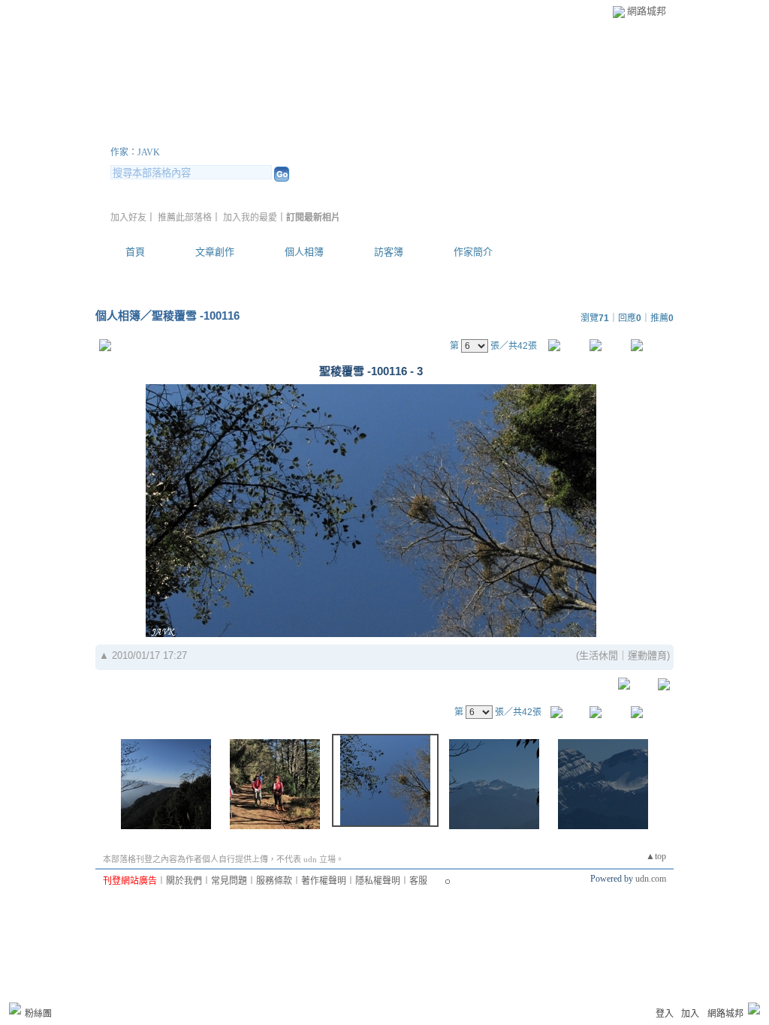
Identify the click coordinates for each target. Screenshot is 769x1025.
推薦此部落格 (185, 217)
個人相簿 (304, 251)
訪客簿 (388, 251)
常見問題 (229, 881)
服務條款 (274, 881)
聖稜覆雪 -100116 (196, 315)
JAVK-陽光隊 (177, 134)
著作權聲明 (323, 881)
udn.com (650, 878)
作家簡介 (473, 251)
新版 (300, 134)
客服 (418, 881)
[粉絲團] (15, 1008)
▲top (656, 856)
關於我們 (184, 881)
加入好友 (128, 217)
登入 (665, 1013)
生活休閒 (598, 655)
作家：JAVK (135, 152)
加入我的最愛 (250, 217)
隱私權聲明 (377, 881)
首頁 (135, 251)
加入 (690, 1013)
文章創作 (214, 251)
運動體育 (647, 655)
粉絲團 (38, 1013)
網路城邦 (646, 11)
